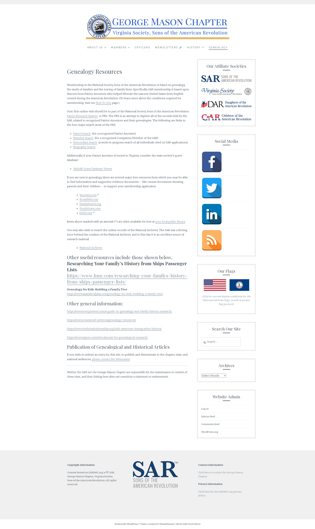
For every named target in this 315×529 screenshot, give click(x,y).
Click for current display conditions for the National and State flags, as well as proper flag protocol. (226, 300)
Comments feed (210, 424)
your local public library (170, 221)
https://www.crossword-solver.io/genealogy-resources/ (101, 320)
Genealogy (218, 47)
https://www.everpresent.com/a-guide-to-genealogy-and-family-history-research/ (119, 311)
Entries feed (208, 416)
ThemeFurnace (166, 524)
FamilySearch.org (90, 203)
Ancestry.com (88, 195)
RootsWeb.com (89, 199)
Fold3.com (86, 212)
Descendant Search (85, 142)
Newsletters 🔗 (168, 47)
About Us (95, 47)
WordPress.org (209, 431)
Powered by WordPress (126, 524)
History (194, 47)
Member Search (83, 138)
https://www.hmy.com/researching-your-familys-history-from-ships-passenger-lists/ (127, 278)
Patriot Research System (82, 116)
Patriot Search (82, 133)
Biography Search (84, 146)
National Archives (91, 247)
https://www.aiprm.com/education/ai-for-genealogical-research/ (107, 337)
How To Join (103, 102)
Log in (205, 408)
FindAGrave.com (90, 208)
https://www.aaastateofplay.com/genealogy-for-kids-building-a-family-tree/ (115, 293)
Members (119, 47)
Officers (142, 47)
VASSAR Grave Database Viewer (92, 168)
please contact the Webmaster (111, 359)
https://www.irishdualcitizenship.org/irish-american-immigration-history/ (114, 328)
